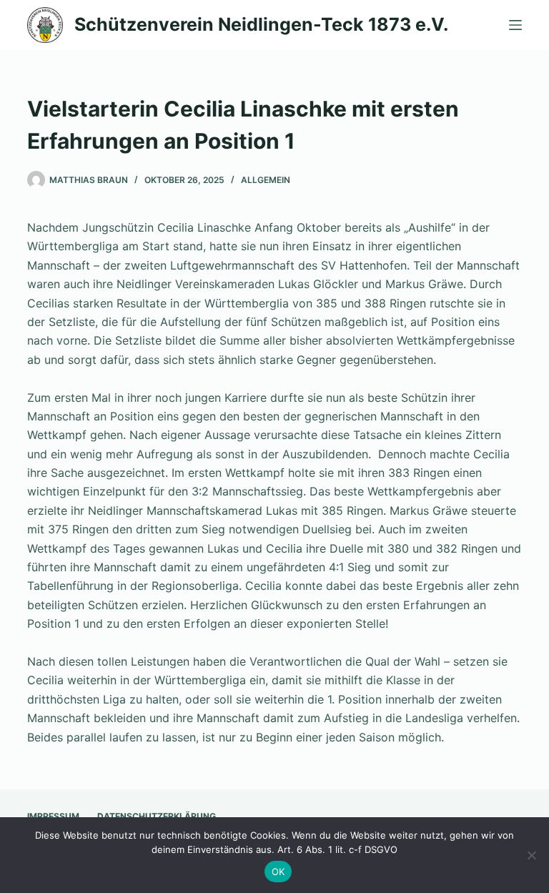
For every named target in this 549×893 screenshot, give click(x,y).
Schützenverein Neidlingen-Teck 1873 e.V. (261, 24)
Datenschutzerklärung (156, 816)
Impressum (53, 816)
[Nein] (531, 855)
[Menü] (515, 25)
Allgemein (265, 179)
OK (278, 871)
